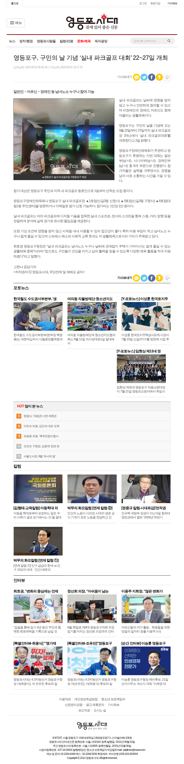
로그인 (143, 3)
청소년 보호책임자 (113, 699)
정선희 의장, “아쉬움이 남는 (88, 591)
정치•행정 (26, 41)
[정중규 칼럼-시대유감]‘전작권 (143, 508)
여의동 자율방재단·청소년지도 (90, 299)
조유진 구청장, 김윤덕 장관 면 (41, 446)
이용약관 (65, 699)
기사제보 (172, 3)
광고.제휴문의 (95, 705)
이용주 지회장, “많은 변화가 (142, 591)
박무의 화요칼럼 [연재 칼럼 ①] (35, 560)
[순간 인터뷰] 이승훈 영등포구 (143, 643)
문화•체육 (84, 41)
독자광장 (101, 41)
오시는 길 (100, 710)
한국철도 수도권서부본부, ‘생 (35, 299)
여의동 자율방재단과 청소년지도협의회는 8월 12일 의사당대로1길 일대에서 (91, 339)
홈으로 (14, 3)
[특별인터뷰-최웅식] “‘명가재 (34, 643)
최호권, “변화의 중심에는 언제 (35, 591)
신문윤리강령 (73, 705)
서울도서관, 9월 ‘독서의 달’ (39, 456)
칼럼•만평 (66, 41)
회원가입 (155, 3)
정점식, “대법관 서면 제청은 (40, 416)
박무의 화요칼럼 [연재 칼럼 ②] (89, 508)
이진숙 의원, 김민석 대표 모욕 (41, 426)
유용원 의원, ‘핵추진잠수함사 (41, 436)
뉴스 (12, 41)
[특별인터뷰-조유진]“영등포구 (89, 643)
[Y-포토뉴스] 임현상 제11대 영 (139, 351)
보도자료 (84, 710)
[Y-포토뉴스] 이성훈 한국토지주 (144, 299)
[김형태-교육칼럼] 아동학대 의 (35, 508)
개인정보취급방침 (86, 699)
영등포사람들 (46, 41)
